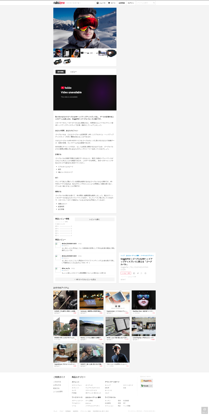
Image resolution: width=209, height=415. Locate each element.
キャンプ (108, 385)
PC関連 (74, 393)
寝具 (119, 401)
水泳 (124, 388)
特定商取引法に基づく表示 (101, 411)
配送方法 (56, 388)
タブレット (75, 388)
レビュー (74, 72)
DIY (124, 403)
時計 (119, 406)
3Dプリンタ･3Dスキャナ (93, 393)
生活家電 (108, 403)
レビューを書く (94, 219)
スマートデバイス (91, 390)
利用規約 (68, 411)
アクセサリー (76, 403)
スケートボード (128, 385)
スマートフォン (77, 385)
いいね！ (126, 273)
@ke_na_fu (66, 268)
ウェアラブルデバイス (93, 388)
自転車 (107, 388)
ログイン (131, 3)
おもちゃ (88, 403)
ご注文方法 (57, 382)
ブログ (61, 411)
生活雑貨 (126, 401)
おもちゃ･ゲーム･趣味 (132, 255)
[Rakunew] (59, 2)
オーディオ (89, 385)
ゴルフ (107, 393)
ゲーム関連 (89, 401)
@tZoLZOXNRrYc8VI (69, 243)
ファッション (109, 406)
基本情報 (60, 72)
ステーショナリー (77, 401)
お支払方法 (57, 385)
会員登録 (122, 3)
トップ (123, 255)
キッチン (108, 401)
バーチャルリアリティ (147, 255)
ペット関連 (126, 406)
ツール (74, 406)
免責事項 (75, 411)
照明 (119, 403)
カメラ (74, 390)
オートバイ (108, 390)
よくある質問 (57, 391)
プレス (55, 411)
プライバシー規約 (85, 411)
